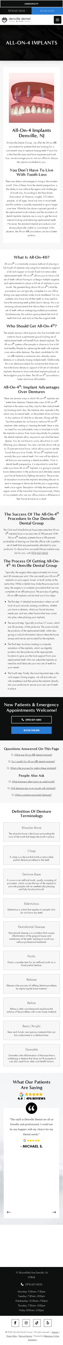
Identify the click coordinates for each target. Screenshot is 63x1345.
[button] (58, 20)
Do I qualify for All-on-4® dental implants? (33, 761)
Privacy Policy (11, 1335)
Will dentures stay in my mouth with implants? (33, 788)
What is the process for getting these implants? (33, 768)
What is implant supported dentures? (33, 795)
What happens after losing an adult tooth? (33, 781)
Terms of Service (25, 1335)
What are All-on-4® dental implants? (33, 754)
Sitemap (55, 1332)
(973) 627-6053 (39, 553)
